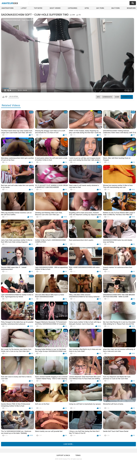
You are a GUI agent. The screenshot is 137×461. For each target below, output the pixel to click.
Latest (24, 8)
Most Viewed (55, 8)
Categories (72, 8)
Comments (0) (127, 97)
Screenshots (107, 97)
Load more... (68, 444)
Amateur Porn (7, 8)
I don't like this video (6, 97)
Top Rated (38, 8)
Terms (77, 455)
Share (117, 97)
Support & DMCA (63, 455)
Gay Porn (100, 8)
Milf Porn (115, 8)
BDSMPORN (131, 8)
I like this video (3, 97)
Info (98, 97)
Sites (87, 8)
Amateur (10, 3)
